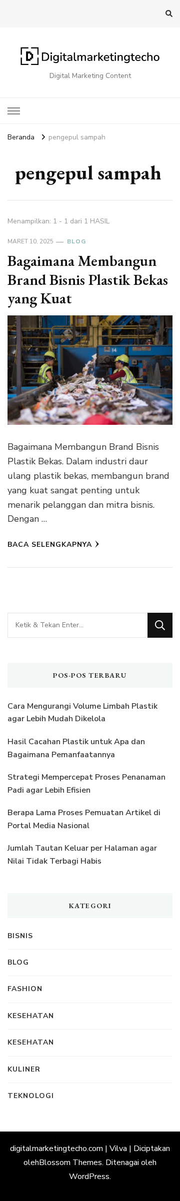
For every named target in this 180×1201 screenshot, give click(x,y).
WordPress (89, 1176)
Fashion (25, 989)
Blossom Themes (70, 1162)
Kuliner (24, 1069)
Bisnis (20, 936)
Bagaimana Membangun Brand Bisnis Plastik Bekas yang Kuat (88, 279)
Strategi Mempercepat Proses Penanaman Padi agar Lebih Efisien (87, 784)
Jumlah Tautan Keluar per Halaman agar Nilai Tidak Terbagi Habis (82, 855)
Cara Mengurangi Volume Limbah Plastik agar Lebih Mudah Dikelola (83, 713)
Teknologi (31, 1096)
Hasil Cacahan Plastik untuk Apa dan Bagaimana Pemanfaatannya (76, 748)
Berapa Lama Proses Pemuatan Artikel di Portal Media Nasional (84, 819)
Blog (76, 241)
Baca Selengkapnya (50, 544)
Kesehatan (31, 1016)
